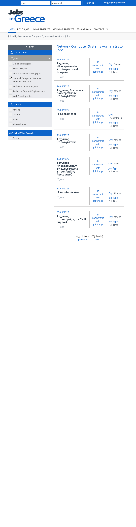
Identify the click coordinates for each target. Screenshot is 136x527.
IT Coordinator (66, 114)
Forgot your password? (115, 2)
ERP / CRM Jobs (20, 68)
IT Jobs (17, 36)
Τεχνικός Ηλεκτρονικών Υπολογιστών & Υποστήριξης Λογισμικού (67, 168)
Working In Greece (63, 29)
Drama (16, 114)
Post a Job (23, 29)
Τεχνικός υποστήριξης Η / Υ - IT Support (72, 219)
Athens (16, 109)
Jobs (12, 29)
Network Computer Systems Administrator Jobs (46, 36)
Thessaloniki (19, 124)
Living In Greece (41, 29)
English (16, 138)
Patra (15, 119)
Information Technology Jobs (27, 73)
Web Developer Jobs (23, 96)
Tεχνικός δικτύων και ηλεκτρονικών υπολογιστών (72, 93)
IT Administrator (68, 192)
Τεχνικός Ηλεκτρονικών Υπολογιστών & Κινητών (67, 67)
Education (83, 29)
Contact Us (101, 29)
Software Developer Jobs (25, 86)
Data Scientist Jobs (22, 63)
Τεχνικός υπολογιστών (66, 140)
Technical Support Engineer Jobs (29, 91)
